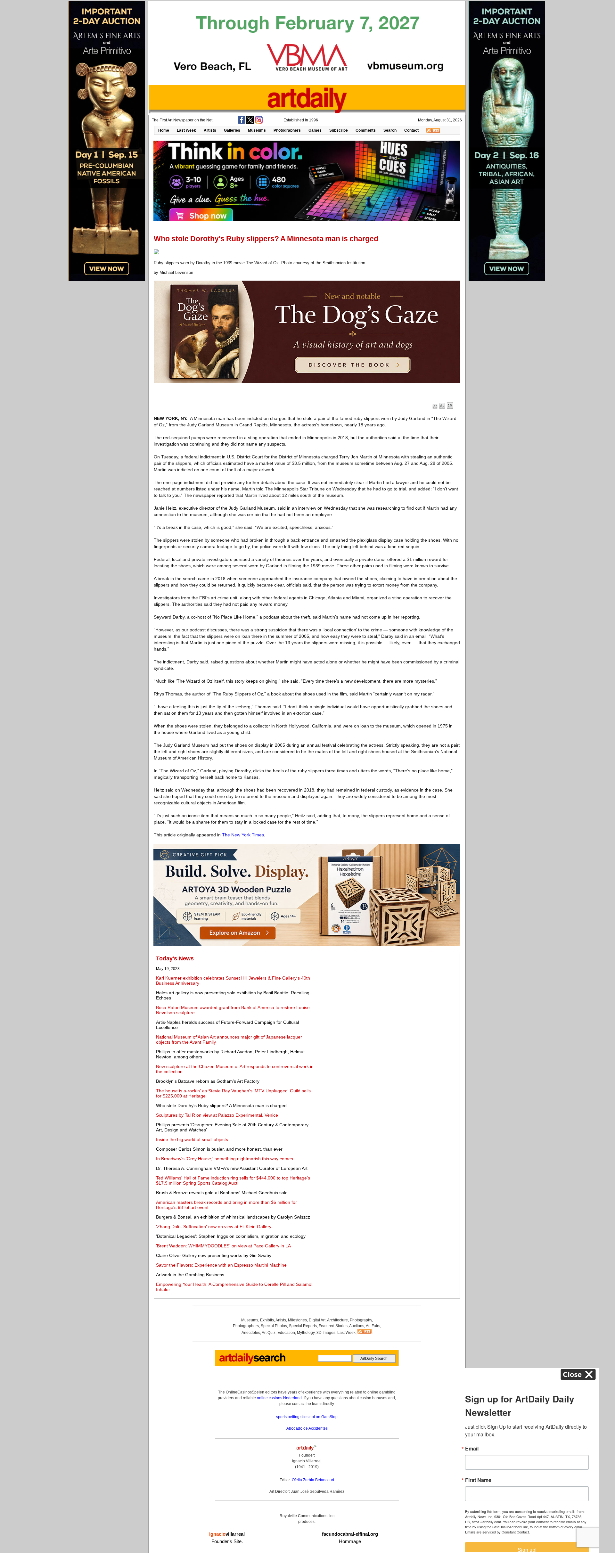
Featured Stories (333, 1326)
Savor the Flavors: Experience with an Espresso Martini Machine (221, 1265)
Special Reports (303, 1326)
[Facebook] (241, 122)
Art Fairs (373, 1326)
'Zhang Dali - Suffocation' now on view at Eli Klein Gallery (213, 1226)
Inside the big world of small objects (192, 1139)
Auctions (356, 1326)
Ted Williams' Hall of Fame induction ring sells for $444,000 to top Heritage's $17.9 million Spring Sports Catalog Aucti (233, 1180)
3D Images (325, 1332)
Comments (366, 130)
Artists (210, 130)
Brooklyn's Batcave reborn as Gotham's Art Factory (207, 1081)
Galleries (232, 130)
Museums (257, 130)
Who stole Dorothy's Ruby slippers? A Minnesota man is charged (221, 1105)
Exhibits (267, 1320)
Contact (411, 130)
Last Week (186, 130)
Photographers (287, 130)
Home (163, 130)
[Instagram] (259, 122)
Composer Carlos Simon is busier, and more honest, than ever (219, 1149)
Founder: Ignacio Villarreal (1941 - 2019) (307, 1461)
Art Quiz (268, 1332)
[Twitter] (250, 122)
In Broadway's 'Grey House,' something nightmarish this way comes (224, 1158)
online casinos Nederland (279, 1398)
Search (390, 130)
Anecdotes (251, 1332)
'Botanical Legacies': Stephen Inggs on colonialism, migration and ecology (231, 1236)
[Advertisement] (386, 1000)
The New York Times (243, 834)
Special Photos (274, 1326)
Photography (361, 1320)
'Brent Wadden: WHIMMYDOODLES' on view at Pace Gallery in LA (223, 1245)
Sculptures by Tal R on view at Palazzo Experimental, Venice (217, 1115)
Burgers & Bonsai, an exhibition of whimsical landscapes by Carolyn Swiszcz (233, 1217)
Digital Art (317, 1320)
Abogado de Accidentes (307, 1428)
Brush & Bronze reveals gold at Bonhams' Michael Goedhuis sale (222, 1192)
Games (315, 130)
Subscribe (338, 130)
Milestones (297, 1320)
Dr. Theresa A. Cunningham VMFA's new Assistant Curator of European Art (232, 1168)
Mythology (306, 1332)
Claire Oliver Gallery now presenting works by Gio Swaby (213, 1255)
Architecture (337, 1320)
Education (286, 1332)
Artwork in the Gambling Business (190, 1274)
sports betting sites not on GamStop (307, 1417)
